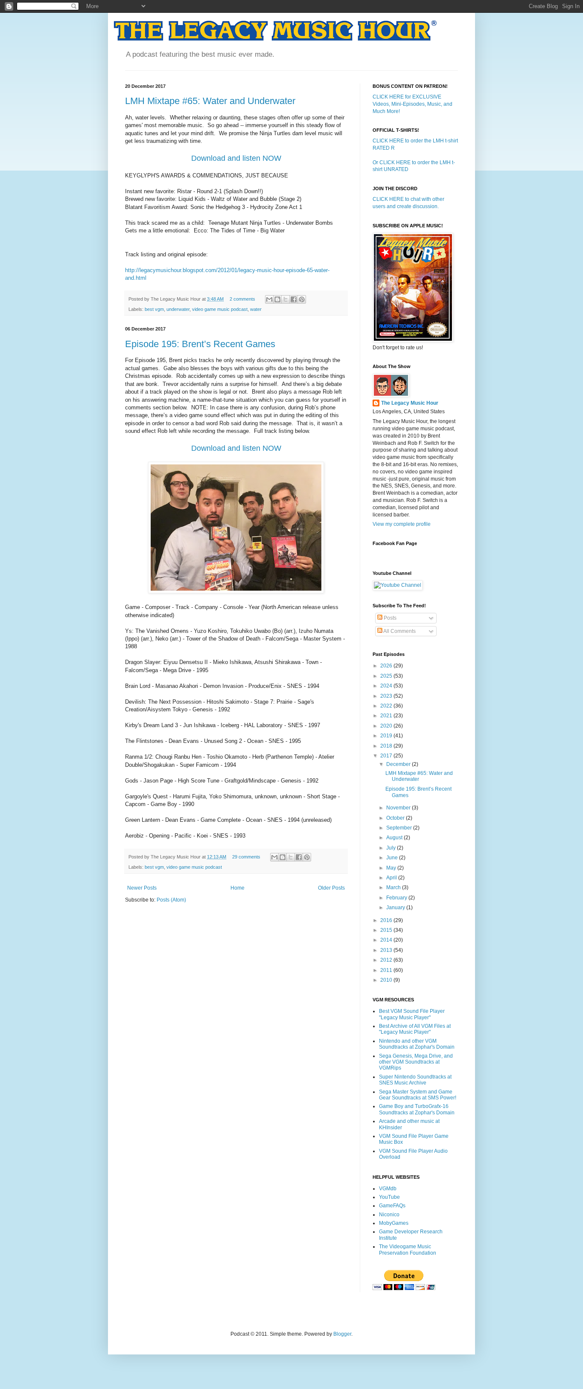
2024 (387, 686)
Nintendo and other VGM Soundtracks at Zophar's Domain (417, 1044)
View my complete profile (402, 524)
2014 (387, 940)
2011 (387, 970)
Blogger (342, 1334)
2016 (387, 920)
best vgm (154, 309)
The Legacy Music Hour (409, 403)
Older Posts (331, 888)
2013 (387, 950)
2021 (387, 716)
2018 (387, 746)
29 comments (246, 856)
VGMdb (387, 1189)
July (391, 848)
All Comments (399, 631)
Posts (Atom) (171, 900)
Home (237, 888)
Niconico (389, 1215)
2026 (387, 666)
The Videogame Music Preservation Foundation (407, 1250)
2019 (387, 736)
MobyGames (393, 1223)
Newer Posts (142, 888)
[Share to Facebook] (293, 299)
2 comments (242, 299)
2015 (387, 930)
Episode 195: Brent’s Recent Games (200, 344)
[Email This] (269, 299)
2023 (387, 696)
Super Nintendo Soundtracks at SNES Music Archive (415, 1080)
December (399, 764)
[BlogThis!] (277, 299)
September (399, 828)
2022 (387, 706)
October (396, 818)
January (396, 908)
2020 (387, 726)
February (397, 898)
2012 (387, 960)
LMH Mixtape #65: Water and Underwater (210, 101)
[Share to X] (285, 299)
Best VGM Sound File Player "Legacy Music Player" (412, 1014)
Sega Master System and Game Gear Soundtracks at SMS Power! (417, 1095)
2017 (387, 756)
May (391, 868)
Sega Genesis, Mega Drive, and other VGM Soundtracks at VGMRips (416, 1062)
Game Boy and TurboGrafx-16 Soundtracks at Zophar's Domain (417, 1109)
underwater (177, 309)
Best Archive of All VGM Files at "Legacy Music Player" (415, 1029)
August (395, 838)
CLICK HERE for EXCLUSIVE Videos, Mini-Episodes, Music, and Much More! (412, 104)
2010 (387, 980)
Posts (389, 618)
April (392, 878)
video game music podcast (220, 309)
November (399, 808)
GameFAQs (392, 1206)
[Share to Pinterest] (301, 299)
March (394, 887)
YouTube (389, 1197)
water (256, 309)
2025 (387, 676)
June (392, 858)
